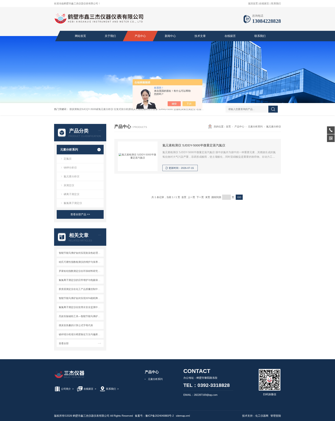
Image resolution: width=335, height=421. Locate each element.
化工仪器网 (261, 415)
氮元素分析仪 (71, 176)
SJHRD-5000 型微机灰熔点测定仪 (177, 109)
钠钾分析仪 (70, 167)
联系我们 (276, 3)
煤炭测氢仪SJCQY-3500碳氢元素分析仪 (91, 109)
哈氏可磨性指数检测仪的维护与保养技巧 (81, 262)
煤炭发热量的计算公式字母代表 (76, 325)
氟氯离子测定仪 (73, 203)
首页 (228, 126)
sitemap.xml (183, 415)
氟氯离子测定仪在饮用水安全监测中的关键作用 (81, 307)
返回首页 (253, 3)
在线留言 (264, 3)
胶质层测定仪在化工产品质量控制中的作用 (81, 289)
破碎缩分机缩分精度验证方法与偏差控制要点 (81, 334)
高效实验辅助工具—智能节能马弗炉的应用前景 (81, 316)
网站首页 (80, 35)
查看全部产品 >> (80, 214)
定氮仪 (68, 158)
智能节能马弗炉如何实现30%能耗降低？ (81, 298)
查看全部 (64, 343)
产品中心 (140, 35)
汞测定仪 (69, 185)
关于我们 (110, 35)
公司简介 (66, 388)
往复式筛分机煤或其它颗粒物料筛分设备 (136, 109)
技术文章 (200, 35)
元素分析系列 (69, 149)
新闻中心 (170, 35)
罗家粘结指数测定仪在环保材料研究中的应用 (81, 271)
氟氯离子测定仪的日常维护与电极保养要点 (81, 280)
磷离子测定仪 (71, 194)
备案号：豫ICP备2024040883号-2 (154, 415)
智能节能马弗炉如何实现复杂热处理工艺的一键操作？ (81, 252)
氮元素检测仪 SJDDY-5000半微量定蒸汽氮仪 (193, 145)
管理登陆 (275, 415)
